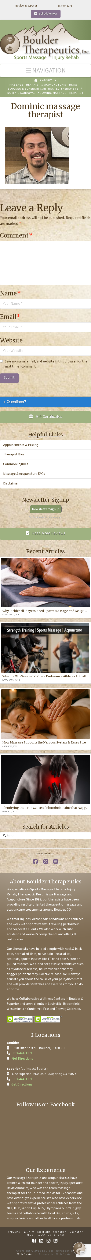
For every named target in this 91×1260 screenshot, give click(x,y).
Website (11, 340)
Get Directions (22, 1058)
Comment (16, 235)
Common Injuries (15, 464)
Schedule (59, 1232)
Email (10, 316)
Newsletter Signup (45, 509)
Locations (44, 1232)
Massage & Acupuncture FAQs (24, 473)
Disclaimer (11, 483)
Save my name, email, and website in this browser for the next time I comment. (46, 364)
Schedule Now (47, 14)
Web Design (25, 1254)
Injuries (28, 1232)
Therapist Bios (14, 454)
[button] (45, 70)
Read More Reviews (48, 533)
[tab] (45, 402)
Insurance (76, 1232)
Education (44, 1235)
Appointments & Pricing (20, 445)
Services (14, 1232)
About (31, 1235)
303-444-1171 (22, 1053)
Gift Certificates (48, 417)
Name (10, 293)
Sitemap (59, 1235)
